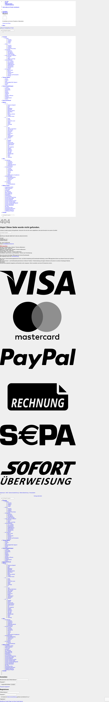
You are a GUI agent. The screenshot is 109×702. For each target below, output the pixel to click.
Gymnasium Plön (9, 207)
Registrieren (3, 699)
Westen (9, 67)
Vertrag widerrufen (38, 496)
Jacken (6, 94)
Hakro (9, 123)
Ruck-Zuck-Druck (7, 100)
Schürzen (10, 179)
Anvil (9, 106)
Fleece (6, 91)
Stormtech (10, 150)
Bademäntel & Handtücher (13, 175)
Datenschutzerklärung (12, 696)
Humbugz (10, 124)
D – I (6, 117)
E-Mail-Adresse (4, 692)
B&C (9, 107)
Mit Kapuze (10, 52)
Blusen (9, 180)
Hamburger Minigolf (9, 210)
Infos (4, 158)
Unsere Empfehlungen (8, 86)
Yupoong (10, 157)
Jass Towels (10, 130)
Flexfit (9, 119)
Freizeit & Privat (8, 167)
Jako (6, 81)
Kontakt (4, 212)
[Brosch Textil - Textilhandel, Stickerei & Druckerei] (6, 27)
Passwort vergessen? (5, 686)
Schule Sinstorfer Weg (10, 201)
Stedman (10, 149)
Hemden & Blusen (9, 95)
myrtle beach (10, 135)
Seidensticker (11, 144)
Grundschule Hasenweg (10, 197)
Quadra (9, 137)
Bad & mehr (10, 70)
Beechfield (10, 111)
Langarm (10, 40)
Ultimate (9, 152)
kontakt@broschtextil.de (8, 243)
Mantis (9, 134)
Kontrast (9, 47)
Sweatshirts (7, 49)
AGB (7, 492)
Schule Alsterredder (9, 198)
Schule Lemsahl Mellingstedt (11, 203)
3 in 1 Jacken (10, 61)
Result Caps (10, 142)
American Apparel (12, 105)
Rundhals (10, 50)
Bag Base (10, 109)
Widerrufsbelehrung (24, 492)
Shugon (9, 148)
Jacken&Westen (8, 60)
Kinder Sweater (11, 54)
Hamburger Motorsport (10, 208)
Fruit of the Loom (11, 120)
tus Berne (7, 190)
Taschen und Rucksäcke (13, 74)
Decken (9, 75)
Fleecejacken (11, 62)
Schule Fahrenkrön (9, 205)
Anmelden (13, 684)
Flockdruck (10, 162)
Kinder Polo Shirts (12, 48)
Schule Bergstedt (9, 199)
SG (8, 145)
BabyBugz (10, 108)
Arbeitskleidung (8, 176)
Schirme (9, 73)
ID (8, 125)
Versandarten (32, 492)
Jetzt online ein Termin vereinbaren (11, 7)
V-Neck (9, 41)
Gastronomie (10, 178)
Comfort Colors (11, 116)
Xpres (9, 154)
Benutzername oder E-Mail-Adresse (8, 679)
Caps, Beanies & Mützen (10, 55)
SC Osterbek (8, 191)
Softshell (7, 93)
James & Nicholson (12, 128)
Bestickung (10, 165)
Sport (6, 84)
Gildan (9, 122)
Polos (6, 44)
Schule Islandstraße (9, 204)
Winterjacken (10, 65)
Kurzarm (9, 39)
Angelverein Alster (9, 187)
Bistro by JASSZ (11, 114)
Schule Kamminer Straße (10, 200)
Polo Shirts (7, 88)
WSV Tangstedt (8, 192)
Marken (4, 102)
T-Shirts (7, 38)
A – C (6, 103)
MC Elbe (7, 206)
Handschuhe (10, 72)
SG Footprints (11, 147)
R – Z (6, 139)
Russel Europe (11, 143)
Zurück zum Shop (6, 23)
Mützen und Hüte (11, 58)
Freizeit (6, 80)
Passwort (2, 682)
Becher (9, 71)
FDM (9, 118)
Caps (9, 57)
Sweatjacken (10, 53)
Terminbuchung (15, 256)
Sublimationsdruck (12, 164)
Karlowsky (10, 131)
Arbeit (6, 78)
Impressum (2, 492)
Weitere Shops (6, 185)
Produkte (5, 36)
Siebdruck (10, 163)
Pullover (7, 96)
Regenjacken (11, 63)
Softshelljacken (11, 64)
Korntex (9, 132)
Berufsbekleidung (11, 177)
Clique (9, 115)
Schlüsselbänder (11, 184)
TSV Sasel (7, 189)
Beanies (9, 56)
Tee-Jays (10, 151)
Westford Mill (10, 153)
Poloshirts (10, 169)
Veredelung (7, 160)
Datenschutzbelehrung (14, 492)
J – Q (6, 126)
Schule (6, 83)
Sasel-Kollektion (8, 188)
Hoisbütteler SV (8, 193)
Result (9, 141)
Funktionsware (8, 97)
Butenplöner (8, 195)
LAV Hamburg (8, 196)
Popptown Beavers (9, 209)
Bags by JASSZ (11, 110)
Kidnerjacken (10, 66)
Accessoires (8, 69)
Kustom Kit (10, 133)
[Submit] (3, 216)
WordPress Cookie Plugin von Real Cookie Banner (11, 701)
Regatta (9, 140)
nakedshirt (10, 136)
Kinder (9, 43)
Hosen (6, 98)
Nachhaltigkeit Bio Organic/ (11, 82)
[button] (5, 11)
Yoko (9, 156)
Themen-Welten (6, 77)
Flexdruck (10, 161)
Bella (9, 112)
